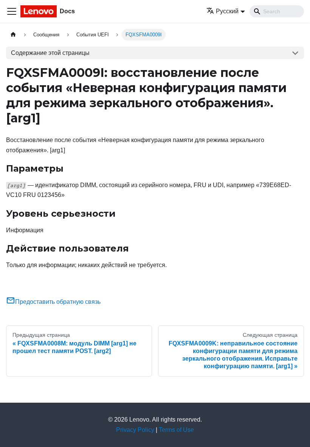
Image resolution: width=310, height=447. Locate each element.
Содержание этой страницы (50, 53)
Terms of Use (176, 430)
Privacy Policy (135, 430)
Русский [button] (227, 11)
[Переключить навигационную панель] (11, 11)
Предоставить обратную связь (58, 302)
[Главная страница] (13, 35)
